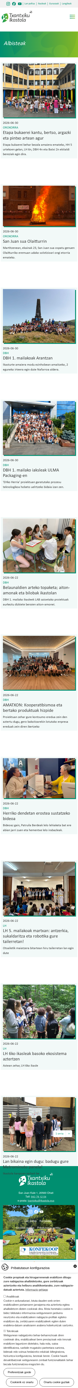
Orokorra (10, 127)
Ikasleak (42, 3)
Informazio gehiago (36, 1289)
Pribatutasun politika (49, 1227)
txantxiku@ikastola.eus (41, 1200)
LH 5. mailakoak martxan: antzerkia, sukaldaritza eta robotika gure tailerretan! (36, 936)
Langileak (66, 3)
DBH (6, 353)
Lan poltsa (29, 3)
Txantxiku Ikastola (17, 11)
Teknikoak (13, 1331)
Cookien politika (25, 1227)
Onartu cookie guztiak (57, 1382)
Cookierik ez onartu (21, 1382)
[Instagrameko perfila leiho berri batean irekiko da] (8, 3)
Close (75, 1266)
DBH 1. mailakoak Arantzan (28, 358)
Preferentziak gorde (19, 1372)
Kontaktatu (46, 1221)
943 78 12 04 (38, 1196)
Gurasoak (54, 3)
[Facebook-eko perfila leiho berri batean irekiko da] (14, 3)
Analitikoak (12, 1296)
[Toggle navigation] (72, 16)
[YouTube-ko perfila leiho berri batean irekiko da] (20, 3)
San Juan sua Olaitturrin (25, 241)
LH (4, 925)
